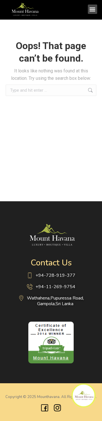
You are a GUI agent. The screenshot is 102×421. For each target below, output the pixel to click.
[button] (92, 9)
